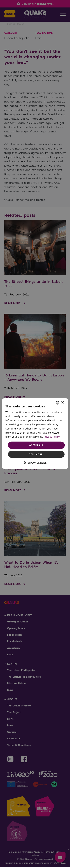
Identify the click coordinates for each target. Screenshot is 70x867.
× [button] (62, 402)
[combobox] (57, 402)
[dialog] (35, 433)
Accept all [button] (36, 445)
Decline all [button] (36, 454)
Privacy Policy (52, 436)
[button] (35, 463)
